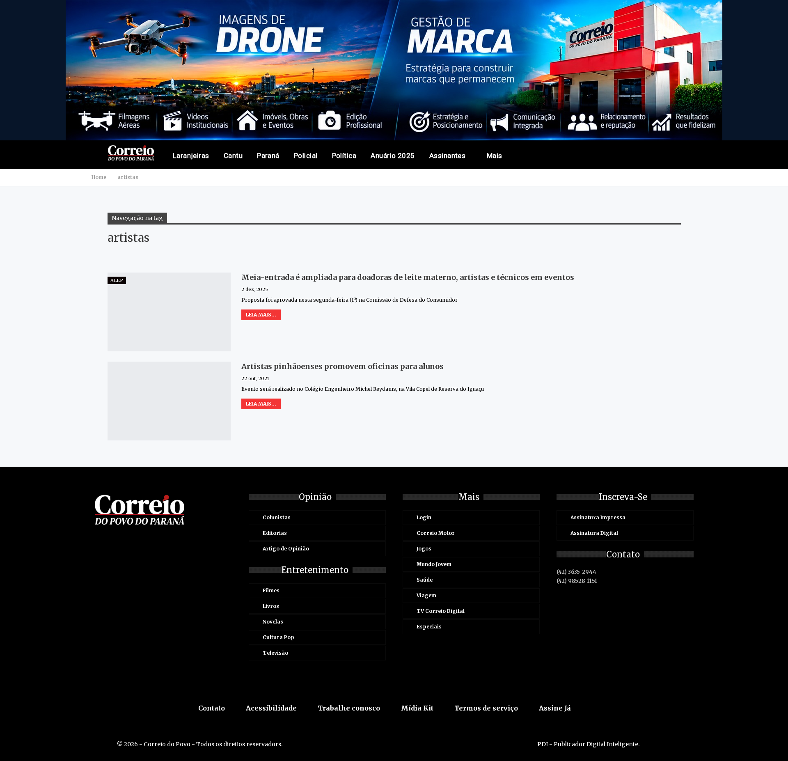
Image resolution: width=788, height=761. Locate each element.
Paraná (268, 155)
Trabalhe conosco (349, 708)
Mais (494, 155)
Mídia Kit (417, 708)
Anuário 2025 (393, 155)
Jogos (424, 549)
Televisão (275, 653)
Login (424, 517)
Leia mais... (261, 315)
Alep (116, 280)
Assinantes (447, 155)
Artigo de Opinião (286, 549)
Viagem (426, 595)
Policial (306, 155)
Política (344, 155)
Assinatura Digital (594, 533)
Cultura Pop (278, 637)
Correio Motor (436, 533)
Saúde (425, 580)
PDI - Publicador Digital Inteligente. (588, 744)
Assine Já (555, 708)
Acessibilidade (271, 708)
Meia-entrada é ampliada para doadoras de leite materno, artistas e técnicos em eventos (407, 277)
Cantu (233, 155)
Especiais (429, 626)
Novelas (273, 622)
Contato (211, 708)
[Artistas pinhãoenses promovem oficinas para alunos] (169, 401)
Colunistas (277, 517)
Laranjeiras (191, 155)
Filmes (271, 590)
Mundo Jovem (434, 564)
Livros (271, 606)
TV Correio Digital (441, 611)
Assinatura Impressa (597, 517)
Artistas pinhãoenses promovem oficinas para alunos (342, 366)
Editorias (275, 533)
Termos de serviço (486, 708)
